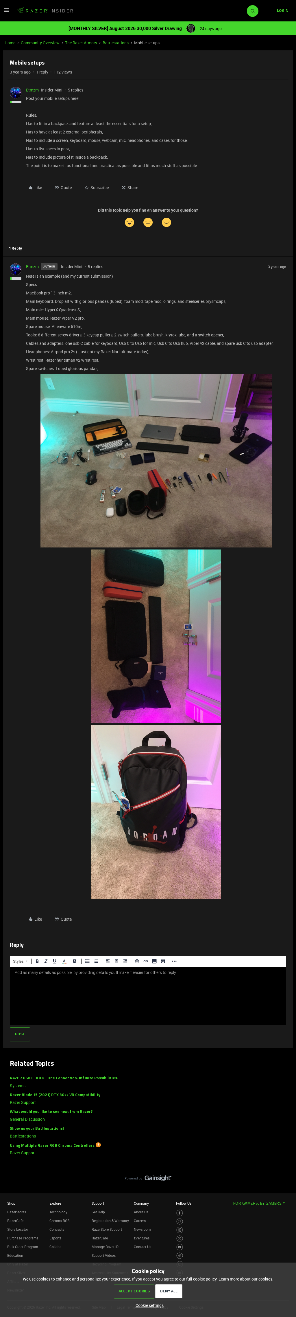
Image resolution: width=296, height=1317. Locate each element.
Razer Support (23, 1102)
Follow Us (183, 1203)
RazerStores (16, 1212)
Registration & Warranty (110, 1220)
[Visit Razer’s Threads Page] (179, 1230)
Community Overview (40, 42)
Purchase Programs (22, 1238)
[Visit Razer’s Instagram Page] (179, 1221)
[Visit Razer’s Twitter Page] (179, 1238)
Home (10, 42)
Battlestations (116, 42)
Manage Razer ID (105, 1246)
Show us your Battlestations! (37, 1129)
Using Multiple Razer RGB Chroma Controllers (52, 1145)
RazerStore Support (107, 1229)
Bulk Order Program (22, 1246)
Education (15, 1255)
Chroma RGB (59, 1220)
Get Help (98, 1212)
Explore (55, 1203)
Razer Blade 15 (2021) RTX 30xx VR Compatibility (55, 1095)
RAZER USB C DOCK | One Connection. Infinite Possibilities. (64, 1078)
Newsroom (142, 1229)
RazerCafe (15, 1220)
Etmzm (32, 90)
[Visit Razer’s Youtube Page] (179, 1247)
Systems (17, 1085)
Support (98, 1203)
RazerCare (100, 1238)
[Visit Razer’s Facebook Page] (179, 1213)
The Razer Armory (81, 42)
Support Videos (104, 1255)
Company (141, 1203)
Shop (11, 1203)
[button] (6, 12)
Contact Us (142, 1246)
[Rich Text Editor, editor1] (148, 996)
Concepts (56, 1229)
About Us (141, 1212)
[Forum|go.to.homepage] (44, 11)
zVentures (141, 1238)
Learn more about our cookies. (246, 1279)
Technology (58, 1212)
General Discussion (27, 1119)
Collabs (55, 1246)
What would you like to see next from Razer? (51, 1112)
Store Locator (17, 1229)
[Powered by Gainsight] (148, 1179)
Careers (140, 1220)
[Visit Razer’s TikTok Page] (179, 1255)
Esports (55, 1238)
